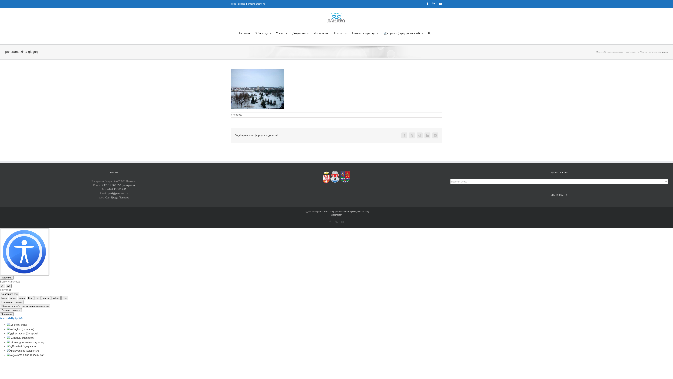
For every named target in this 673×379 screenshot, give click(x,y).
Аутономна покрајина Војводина (334, 211)
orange (46, 298)
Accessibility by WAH (12, 318)
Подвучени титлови (11, 302)
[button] (429, 33)
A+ (8, 286)
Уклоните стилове (10, 310)
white (13, 298)
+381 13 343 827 (116, 189)
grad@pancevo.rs (256, 4)
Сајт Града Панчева (117, 197)
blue (30, 298)
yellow (56, 298)
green (22, 298)
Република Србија (361, 211)
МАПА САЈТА (559, 195)
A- (2, 286)
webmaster (336, 215)
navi (65, 298)
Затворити (6, 277)
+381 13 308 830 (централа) (118, 185)
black (4, 298)
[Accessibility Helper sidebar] (24, 251)
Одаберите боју (9, 294)
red (37, 298)
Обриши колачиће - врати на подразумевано (25, 306)
